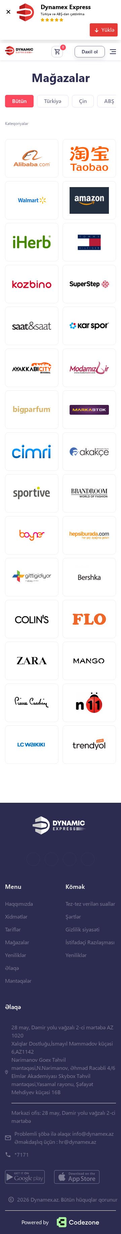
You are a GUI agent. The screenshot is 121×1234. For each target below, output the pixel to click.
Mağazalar (17, 942)
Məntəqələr (18, 980)
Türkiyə (53, 100)
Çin (83, 100)
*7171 (21, 1154)
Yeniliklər (15, 954)
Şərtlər (73, 916)
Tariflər (13, 929)
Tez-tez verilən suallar (90, 903)
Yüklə (108, 29)
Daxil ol (90, 51)
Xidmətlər (16, 916)
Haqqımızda (19, 903)
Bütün (19, 100)
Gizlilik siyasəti (82, 929)
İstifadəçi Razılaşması (90, 942)
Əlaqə (12, 967)
